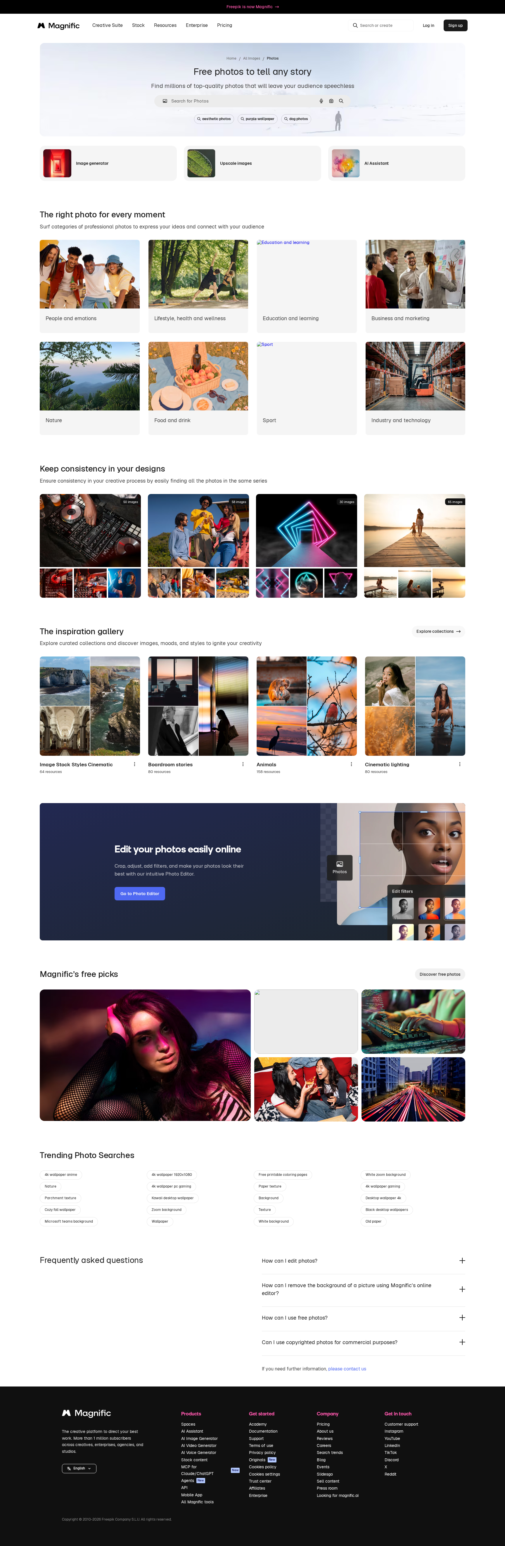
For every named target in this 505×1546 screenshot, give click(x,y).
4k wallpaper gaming (383, 1186)
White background (274, 1221)
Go (53, 1109)
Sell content (328, 1481)
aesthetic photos (216, 119)
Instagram (394, 1431)
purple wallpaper (260, 119)
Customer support (401, 1424)
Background (269, 1198)
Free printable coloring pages (283, 1174)
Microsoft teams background (69, 1221)
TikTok (391, 1452)
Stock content (194, 1459)
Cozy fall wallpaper (60, 1209)
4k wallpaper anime (61, 1174)
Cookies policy (262, 1466)
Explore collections (435, 631)
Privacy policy (262, 1452)
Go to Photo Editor (139, 893)
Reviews (325, 1438)
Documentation (263, 1431)
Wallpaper (160, 1221)
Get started (261, 1413)
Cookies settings (264, 1474)
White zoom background (386, 1174)
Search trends (330, 1452)
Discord (392, 1459)
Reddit (390, 1474)
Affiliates (257, 1488)
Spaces (188, 1424)
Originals (262, 1459)
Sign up (455, 25)
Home (231, 58)
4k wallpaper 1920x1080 (172, 1174)
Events (323, 1466)
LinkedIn (392, 1445)
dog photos (298, 119)
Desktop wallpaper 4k (383, 1198)
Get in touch (398, 1413)
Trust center (260, 1481)
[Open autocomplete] (163, 101)
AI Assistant (192, 1431)
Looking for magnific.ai (338, 1495)
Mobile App (191, 1495)
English (79, 1468)
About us (325, 1431)
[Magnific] (86, 1414)
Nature (50, 1186)
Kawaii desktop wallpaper (173, 1198)
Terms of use (261, 1445)
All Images (251, 58)
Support (256, 1438)
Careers (324, 1445)
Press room (327, 1488)
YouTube (392, 1438)
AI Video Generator (199, 1445)
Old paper (374, 1221)
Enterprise (258, 1495)
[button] (79, 1468)
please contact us (347, 1369)
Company (327, 1413)
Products (191, 1413)
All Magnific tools (197, 1502)
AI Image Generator (199, 1438)
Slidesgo (325, 1474)
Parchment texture (60, 1198)
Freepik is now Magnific (249, 6)
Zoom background (166, 1209)
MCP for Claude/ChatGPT (209, 1470)
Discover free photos (440, 974)
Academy (258, 1424)
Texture (265, 1209)
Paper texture (270, 1186)
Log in (428, 25)
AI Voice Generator (198, 1452)
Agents (192, 1480)
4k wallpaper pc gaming (171, 1186)
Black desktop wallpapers (387, 1209)
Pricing (224, 25)
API (184, 1487)
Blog (321, 1459)
